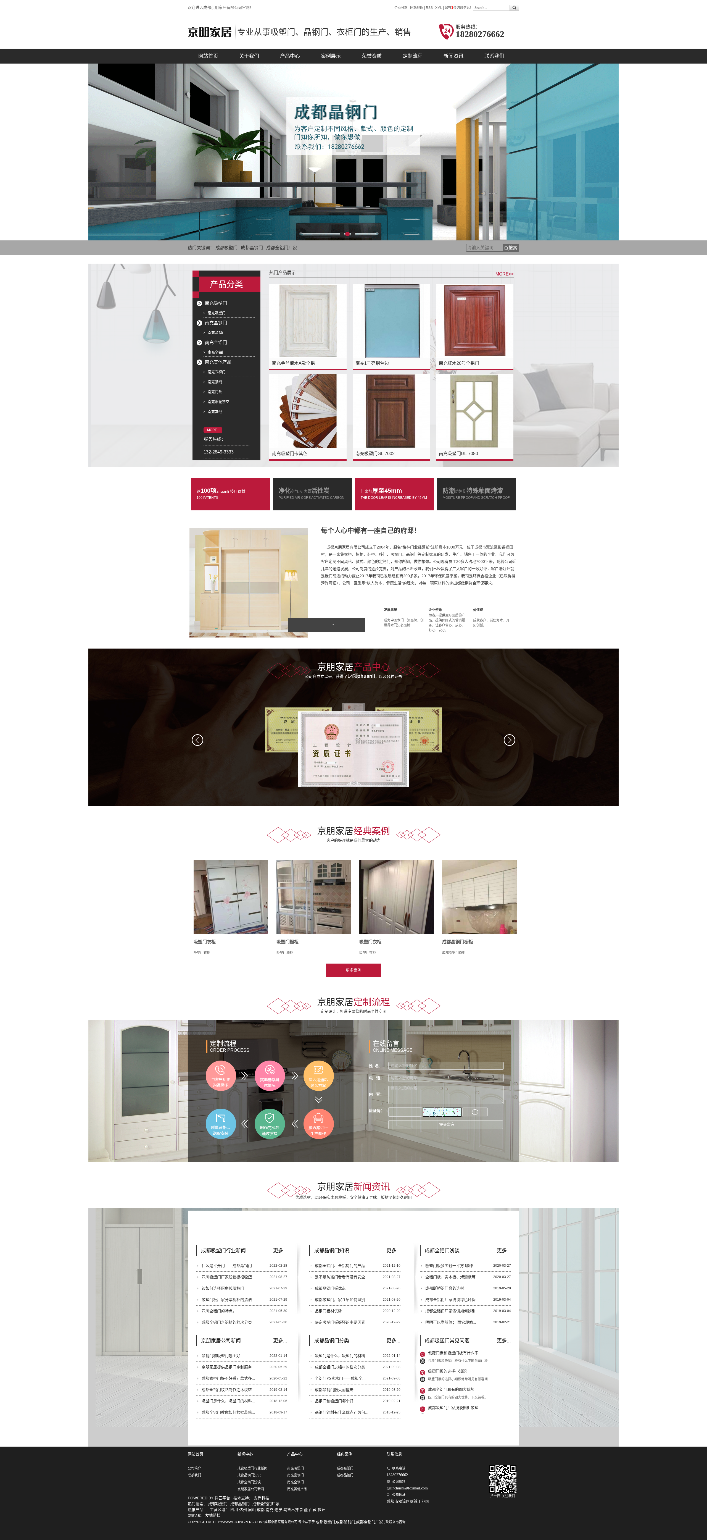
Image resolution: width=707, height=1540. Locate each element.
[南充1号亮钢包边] (391, 321)
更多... (280, 1250)
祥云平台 (222, 1498)
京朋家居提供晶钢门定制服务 (227, 1367)
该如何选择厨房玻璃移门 (223, 1288)
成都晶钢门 (252, 247)
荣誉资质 (372, 56)
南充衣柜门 (217, 372)
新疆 (304, 1509)
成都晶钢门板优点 (330, 1288)
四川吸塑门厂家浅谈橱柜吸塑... (228, 1277)
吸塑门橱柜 (287, 942)
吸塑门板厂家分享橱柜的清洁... (228, 1300)
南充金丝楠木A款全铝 (293, 363)
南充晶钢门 (216, 323)
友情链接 (213, 1515)
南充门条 (215, 392)
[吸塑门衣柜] (231, 897)
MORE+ (213, 430)
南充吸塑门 (216, 303)
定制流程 (413, 56)
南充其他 (215, 412)
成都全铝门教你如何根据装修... (228, 1412)
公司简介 (194, 1468)
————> (326, 625)
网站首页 (208, 56)
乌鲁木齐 (291, 1509)
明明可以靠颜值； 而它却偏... (450, 1322)
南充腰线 (215, 382)
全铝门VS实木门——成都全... (340, 1378)
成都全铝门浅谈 (249, 1482)
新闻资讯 (453, 56)
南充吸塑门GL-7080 (458, 453)
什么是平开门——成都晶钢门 (227, 1266)
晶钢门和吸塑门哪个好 (221, 1356)
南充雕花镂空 (218, 402)
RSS (429, 8)
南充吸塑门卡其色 (289, 453)
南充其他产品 (218, 362)
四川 (234, 1509)
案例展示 (331, 56)
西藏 (312, 1509)
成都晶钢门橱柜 (457, 942)
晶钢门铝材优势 (328, 1311)
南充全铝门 (216, 342)
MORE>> (504, 274)
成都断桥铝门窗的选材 (444, 1288)
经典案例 (344, 1454)
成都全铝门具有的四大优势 (451, 1361)
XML (438, 8)
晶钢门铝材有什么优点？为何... (341, 1412)
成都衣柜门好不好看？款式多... (228, 1378)
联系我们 (494, 56)
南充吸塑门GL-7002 (375, 453)
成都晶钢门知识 (249, 1475)
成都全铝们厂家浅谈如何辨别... (452, 1311)
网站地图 (417, 8)
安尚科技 (261, 1498)
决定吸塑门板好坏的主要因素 (340, 1322)
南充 (269, 1509)
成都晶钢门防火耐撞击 (334, 1390)
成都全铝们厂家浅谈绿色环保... (452, 1300)
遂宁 (278, 1509)
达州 (243, 1509)
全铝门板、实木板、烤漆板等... (452, 1277)
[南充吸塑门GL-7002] (391, 411)
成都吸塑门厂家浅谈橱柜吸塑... (455, 1380)
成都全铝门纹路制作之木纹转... (228, 1390)
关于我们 (249, 56)
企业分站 (401, 8)
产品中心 (290, 56)
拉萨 (321, 1509)
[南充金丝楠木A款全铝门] (308, 321)
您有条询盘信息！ (459, 8)
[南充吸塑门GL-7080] (474, 411)
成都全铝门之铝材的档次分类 (227, 1322)
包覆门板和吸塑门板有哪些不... (455, 1398)
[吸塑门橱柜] (313, 897)
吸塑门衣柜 (205, 942)
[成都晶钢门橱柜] (479, 897)
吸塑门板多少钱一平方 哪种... (450, 1266)
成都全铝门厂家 (281, 247)
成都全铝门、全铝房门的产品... (341, 1266)
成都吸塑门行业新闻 (252, 1468)
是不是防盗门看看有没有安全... (341, 1277)
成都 (261, 1509)
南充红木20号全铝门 (459, 363)
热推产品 (195, 1509)
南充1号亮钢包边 (372, 363)
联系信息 (394, 1454)
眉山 (252, 1509)
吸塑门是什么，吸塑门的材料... (228, 1401)
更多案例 (353, 970)
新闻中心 (245, 1454)
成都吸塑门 (226, 247)
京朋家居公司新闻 (251, 1489)
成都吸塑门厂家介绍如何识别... (341, 1300)
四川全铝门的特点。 (219, 1311)
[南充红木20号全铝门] (474, 321)
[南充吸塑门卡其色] (308, 411)
